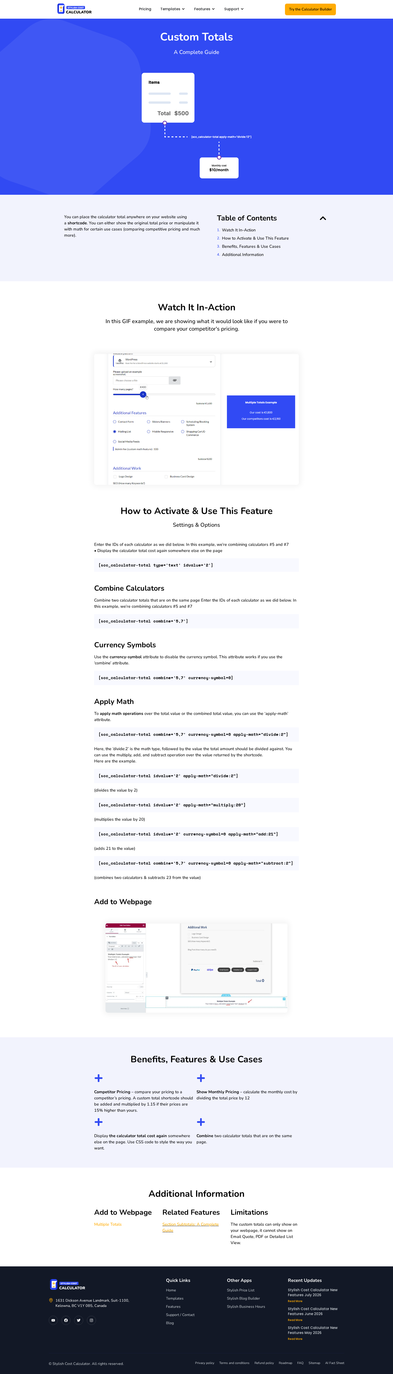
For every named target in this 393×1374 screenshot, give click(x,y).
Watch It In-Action (239, 230)
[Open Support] (242, 9)
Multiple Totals (108, 1224)
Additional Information (243, 254)
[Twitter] (78, 1320)
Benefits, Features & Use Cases (251, 246)
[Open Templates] (183, 9)
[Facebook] (66, 1320)
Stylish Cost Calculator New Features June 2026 (313, 1311)
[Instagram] (91, 1320)
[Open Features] (213, 9)
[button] (323, 218)
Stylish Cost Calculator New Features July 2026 (313, 1293)
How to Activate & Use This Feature (255, 238)
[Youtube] (53, 1320)
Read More (295, 1301)
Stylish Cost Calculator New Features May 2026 (313, 1330)
